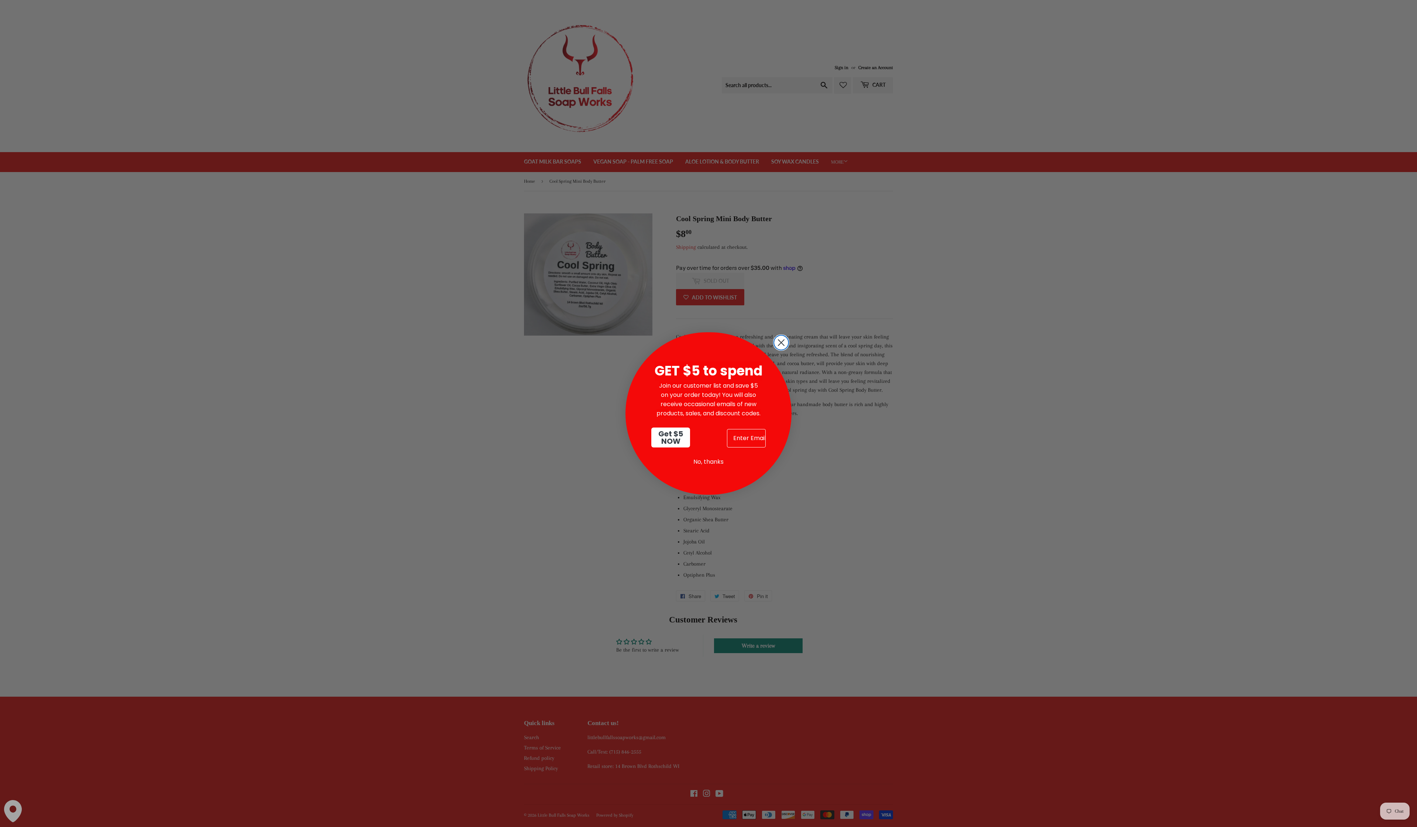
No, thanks (708, 461)
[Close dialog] (781, 342)
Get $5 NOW (670, 437)
